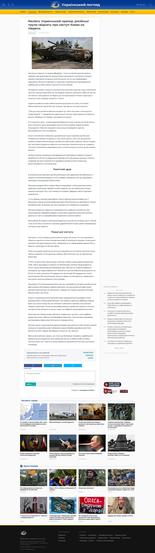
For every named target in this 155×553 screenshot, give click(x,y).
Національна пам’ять (76, 12)
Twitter (90, 358)
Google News (88, 352)
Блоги (132, 12)
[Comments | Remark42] (60, 381)
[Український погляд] (23, 533)
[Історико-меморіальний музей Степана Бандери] (127, 391)
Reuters (57, 73)
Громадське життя (45, 12)
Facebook (89, 355)
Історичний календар (105, 541)
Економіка (115, 12)
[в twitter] (12, 4)
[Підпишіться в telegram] (53, 365)
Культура (124, 12)
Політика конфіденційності (27, 549)
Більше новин (119, 348)
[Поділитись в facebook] (33, 365)
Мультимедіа (103, 12)
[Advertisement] (119, 367)
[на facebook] (8, 4)
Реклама (61, 538)
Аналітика (32, 12)
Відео (52, 491)
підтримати (142, 4)
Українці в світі (60, 12)
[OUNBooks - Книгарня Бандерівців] (119, 384)
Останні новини (110, 287)
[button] (3, 4)
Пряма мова (91, 12)
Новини (23, 12)
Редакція (61, 535)
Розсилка (62, 541)
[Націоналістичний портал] (111, 391)
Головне (23, 429)
